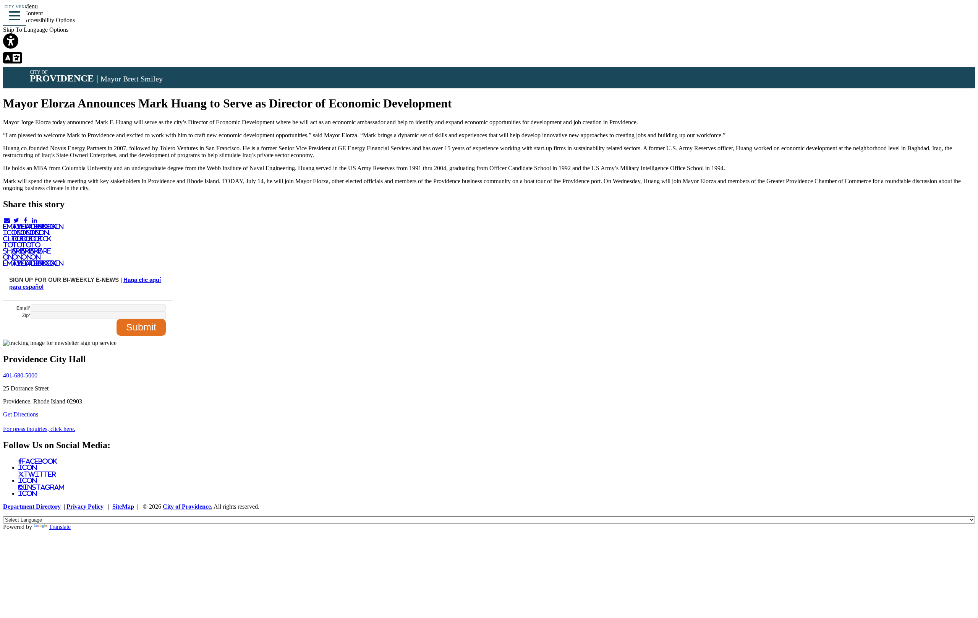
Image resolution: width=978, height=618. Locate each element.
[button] (14, 14)
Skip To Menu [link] (20, 6)
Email (23, 308)
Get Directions (20, 414)
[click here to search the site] (945, 17)
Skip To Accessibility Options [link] (39, 20)
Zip (26, 315)
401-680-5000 (20, 375)
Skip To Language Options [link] (35, 29)
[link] (489, 41)
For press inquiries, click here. (39, 429)
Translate (60, 527)
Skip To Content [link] (23, 13)
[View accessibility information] (961, 17)
